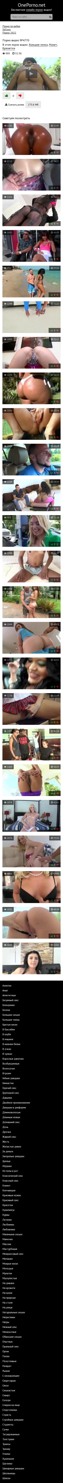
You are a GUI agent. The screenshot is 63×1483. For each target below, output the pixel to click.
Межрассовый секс (12, 1253)
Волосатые (8, 1068)
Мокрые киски (10, 1263)
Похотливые (9, 1361)
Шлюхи (6, 1478)
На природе (9, 1297)
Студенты (7, 1424)
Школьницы (8, 1473)
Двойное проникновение (16, 1102)
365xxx (6, 29)
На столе (7, 1302)
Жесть (5, 1141)
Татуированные (11, 1434)
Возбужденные (10, 1063)
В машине (7, 1039)
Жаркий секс (9, 1136)
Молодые (7, 1268)
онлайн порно (34, 10)
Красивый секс (10, 1200)
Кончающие (9, 1190)
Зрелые (6, 1161)
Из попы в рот (10, 1170)
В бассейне (8, 1029)
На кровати (8, 1288)
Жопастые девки (11, 1146)
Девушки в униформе (14, 1107)
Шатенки (7, 1463)
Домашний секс (11, 1122)
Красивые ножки (11, 1195)
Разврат (6, 1366)
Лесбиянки (8, 1224)
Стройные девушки (12, 1419)
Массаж (6, 1244)
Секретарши (9, 1380)
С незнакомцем (10, 1375)
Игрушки (7, 1166)
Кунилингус (8, 1209)
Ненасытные (9, 1331)
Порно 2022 (9, 32)
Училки (6, 1453)
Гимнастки (8, 1083)
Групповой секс (10, 1092)
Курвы (5, 1214)
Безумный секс (10, 1000)
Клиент (6, 1185)
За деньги (7, 1151)
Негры (5, 1322)
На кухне (7, 1292)
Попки (5, 1356)
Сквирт (6, 1395)
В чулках (7, 1053)
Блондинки (8, 1005)
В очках (6, 1049)
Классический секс (12, 1175)
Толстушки (8, 1439)
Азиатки (6, 985)
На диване (8, 1283)
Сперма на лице (11, 1405)
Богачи (6, 1009)
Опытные (7, 1341)
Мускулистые (9, 1278)
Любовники (8, 1229)
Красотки (7, 1205)
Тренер (6, 1448)
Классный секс (10, 1180)
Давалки (7, 1097)
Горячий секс (9, 1088)
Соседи (6, 1400)
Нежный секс (9, 1327)
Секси (5, 1385)
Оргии (5, 1351)
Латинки (7, 1219)
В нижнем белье (11, 1044)
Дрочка (6, 1131)
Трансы (6, 1444)
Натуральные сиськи (13, 1312)
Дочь (5, 1127)
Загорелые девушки (13, 1156)
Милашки (7, 1258)
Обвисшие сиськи (11, 1336)
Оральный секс (10, 1346)
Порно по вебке (11, 26)
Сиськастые (8, 1390)
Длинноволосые (11, 1112)
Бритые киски (9, 1024)
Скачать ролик (22, 104)
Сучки (5, 1429)
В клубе (6, 1034)
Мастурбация (9, 1248)
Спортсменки (9, 1409)
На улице (7, 1307)
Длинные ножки (11, 1117)
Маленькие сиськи (12, 1234)
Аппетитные (9, 995)
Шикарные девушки (13, 1468)
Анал (5, 990)
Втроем (6, 1073)
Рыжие (6, 1370)
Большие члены (11, 1019)
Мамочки (7, 1239)
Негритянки (8, 1317)
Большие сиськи (11, 1014)
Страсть (6, 1414)
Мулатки (7, 1273)
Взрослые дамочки (13, 1058)
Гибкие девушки (11, 1078)
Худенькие (8, 1458)
